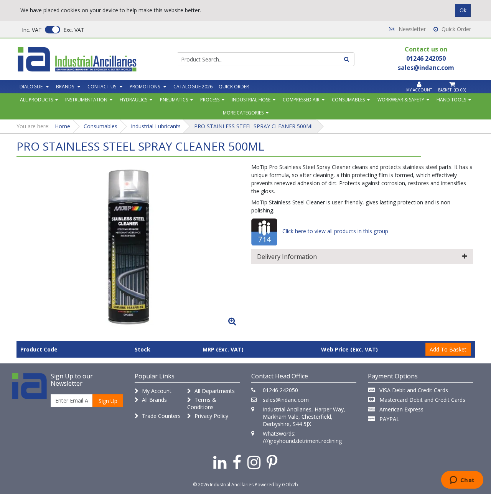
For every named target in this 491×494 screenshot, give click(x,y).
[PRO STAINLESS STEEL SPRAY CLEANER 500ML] (129, 246)
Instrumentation (86, 99)
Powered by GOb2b (276, 484)
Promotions (145, 86)
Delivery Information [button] (287, 256)
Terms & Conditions (201, 403)
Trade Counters (160, 415)
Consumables (348, 99)
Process (209, 99)
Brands (65, 86)
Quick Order (455, 29)
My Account (155, 391)
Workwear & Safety (400, 99)
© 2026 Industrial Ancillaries (223, 484)
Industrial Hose (251, 99)
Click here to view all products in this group (334, 231)
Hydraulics (133, 99)
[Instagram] (254, 462)
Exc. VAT (73, 29)
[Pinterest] (272, 462)
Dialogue (31, 86)
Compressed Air (301, 99)
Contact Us (101, 86)
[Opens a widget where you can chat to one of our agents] (462, 480)
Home (62, 126)
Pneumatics (174, 99)
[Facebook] (236, 462)
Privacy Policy (210, 415)
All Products (36, 99)
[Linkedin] (219, 462)
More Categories (243, 112)
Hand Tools (451, 99)
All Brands (153, 399)
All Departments (214, 391)
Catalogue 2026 (193, 86)
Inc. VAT (32, 29)
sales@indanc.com (286, 399)
